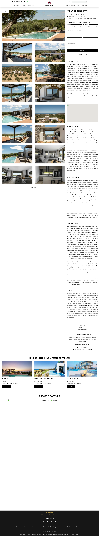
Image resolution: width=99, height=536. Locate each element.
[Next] (63, 25)
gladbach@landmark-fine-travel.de (83, 349)
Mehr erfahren (6, 386)
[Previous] (3, 25)
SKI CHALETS (31, 5)
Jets (78, 5)
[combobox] (78, 2)
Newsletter (39, 527)
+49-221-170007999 (83, 347)
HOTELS (23, 5)
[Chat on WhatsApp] (27, 1)
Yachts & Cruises (70, 5)
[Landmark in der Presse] (28, 405)
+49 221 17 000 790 (18, 1)
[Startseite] (49, 3)
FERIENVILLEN (15, 5)
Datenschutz (27, 527)
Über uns (84, 5)
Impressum (19, 527)
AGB (33, 527)
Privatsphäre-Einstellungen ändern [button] (52, 527)
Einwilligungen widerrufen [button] (49, 531)
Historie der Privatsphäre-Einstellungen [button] (73, 527)
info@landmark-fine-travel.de (60, 534)
